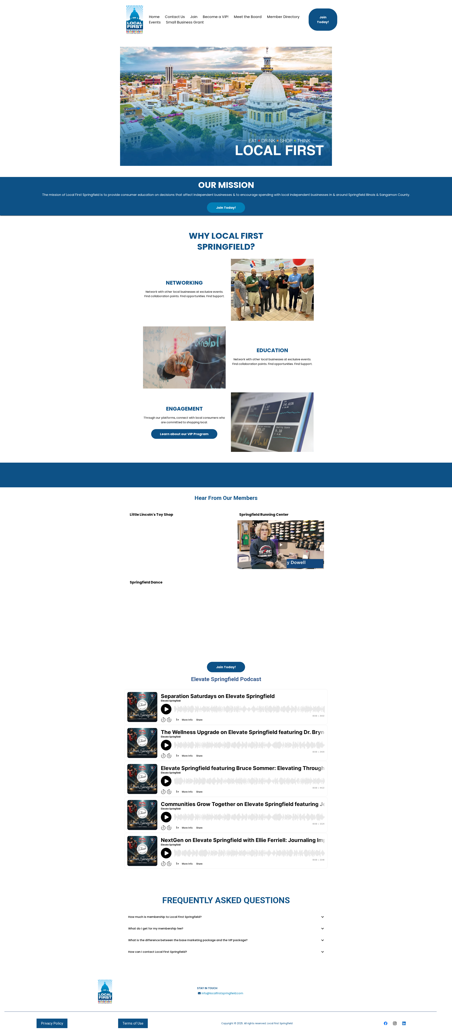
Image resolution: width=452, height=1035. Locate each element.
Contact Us (175, 16)
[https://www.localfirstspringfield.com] (134, 19)
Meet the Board (248, 16)
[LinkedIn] (404, 1023)
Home (154, 16)
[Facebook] (385, 1023)
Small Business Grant (185, 22)
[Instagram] (394, 1023)
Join (193, 16)
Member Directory (283, 16)
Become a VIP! (215, 16)
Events (155, 22)
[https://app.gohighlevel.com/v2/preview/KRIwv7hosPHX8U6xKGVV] (105, 992)
